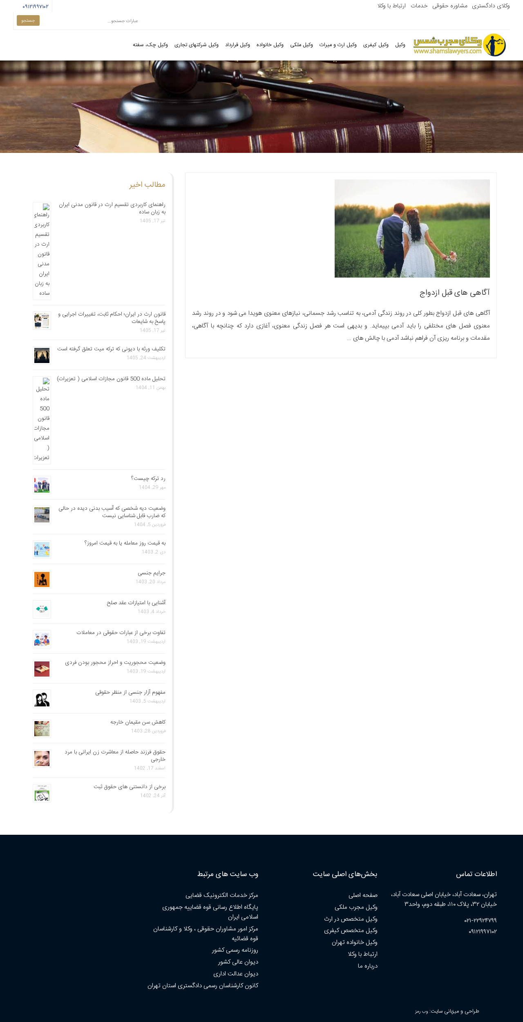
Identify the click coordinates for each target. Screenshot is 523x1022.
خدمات (419, 6)
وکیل (400, 45)
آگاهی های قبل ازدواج (455, 293)
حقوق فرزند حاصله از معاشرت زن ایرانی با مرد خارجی (115, 756)
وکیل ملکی (301, 45)
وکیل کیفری (376, 45)
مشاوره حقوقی (449, 6)
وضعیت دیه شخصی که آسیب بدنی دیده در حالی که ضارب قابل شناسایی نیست (111, 512)
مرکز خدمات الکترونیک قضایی (222, 895)
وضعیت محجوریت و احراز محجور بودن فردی (115, 662)
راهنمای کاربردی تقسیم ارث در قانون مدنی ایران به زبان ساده (112, 208)
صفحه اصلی (363, 895)
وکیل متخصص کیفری (351, 931)
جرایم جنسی (151, 573)
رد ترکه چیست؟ (148, 478)
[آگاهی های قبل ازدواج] (412, 276)
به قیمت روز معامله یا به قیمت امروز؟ (125, 543)
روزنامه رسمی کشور (235, 950)
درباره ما (368, 966)
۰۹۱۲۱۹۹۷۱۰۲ (34, 6)
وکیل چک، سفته (150, 45)
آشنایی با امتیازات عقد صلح (136, 603)
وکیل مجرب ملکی (356, 907)
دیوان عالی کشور (238, 962)
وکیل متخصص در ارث (351, 919)
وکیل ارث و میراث (338, 45)
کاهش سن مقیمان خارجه (137, 722)
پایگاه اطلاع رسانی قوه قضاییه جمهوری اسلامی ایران (210, 912)
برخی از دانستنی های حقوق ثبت (129, 787)
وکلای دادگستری (491, 6)
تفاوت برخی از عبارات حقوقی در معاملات (120, 633)
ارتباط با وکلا (391, 6)
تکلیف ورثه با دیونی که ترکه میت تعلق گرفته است (111, 349)
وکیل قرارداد (237, 45)
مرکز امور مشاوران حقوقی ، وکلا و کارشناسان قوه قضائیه (205, 934)
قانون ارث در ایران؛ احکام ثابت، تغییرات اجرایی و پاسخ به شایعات (111, 318)
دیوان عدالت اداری (235, 974)
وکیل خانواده (270, 45)
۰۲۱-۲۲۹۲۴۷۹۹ (481, 921)
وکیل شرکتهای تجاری (196, 45)
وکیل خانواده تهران (355, 942)
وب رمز (421, 1011)
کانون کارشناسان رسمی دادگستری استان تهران (203, 986)
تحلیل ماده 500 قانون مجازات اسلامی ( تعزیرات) (111, 379)
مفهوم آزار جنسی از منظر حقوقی (130, 692)
